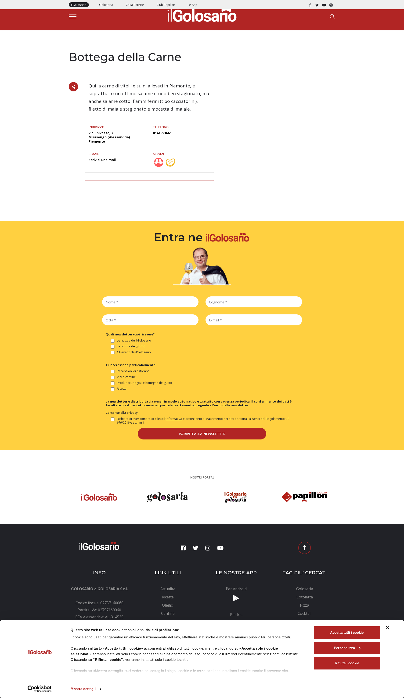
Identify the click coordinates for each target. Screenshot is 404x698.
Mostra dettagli (83, 689)
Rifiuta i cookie (347, 663)
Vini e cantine (126, 377)
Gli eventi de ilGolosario (134, 352)
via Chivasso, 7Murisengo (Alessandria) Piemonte (109, 137)
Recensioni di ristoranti (133, 371)
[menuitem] (168, 588)
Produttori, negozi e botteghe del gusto (144, 383)
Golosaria (106, 5)
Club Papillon (166, 5)
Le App (192, 5)
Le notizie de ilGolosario (134, 340)
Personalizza (344, 648)
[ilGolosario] (202, 14)
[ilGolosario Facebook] (310, 4)
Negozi (74, 47)
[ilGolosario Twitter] (317, 4)
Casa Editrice (135, 5)
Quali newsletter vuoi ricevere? (130, 334)
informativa (174, 419)
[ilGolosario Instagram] (331, 4)
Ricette (121, 389)
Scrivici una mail (102, 160)
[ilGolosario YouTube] (324, 4)
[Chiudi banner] (387, 627)
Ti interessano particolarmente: (131, 365)
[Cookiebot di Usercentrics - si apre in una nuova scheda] (39, 688)
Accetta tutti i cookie (347, 632)
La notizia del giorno (131, 346)
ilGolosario (79, 5)
